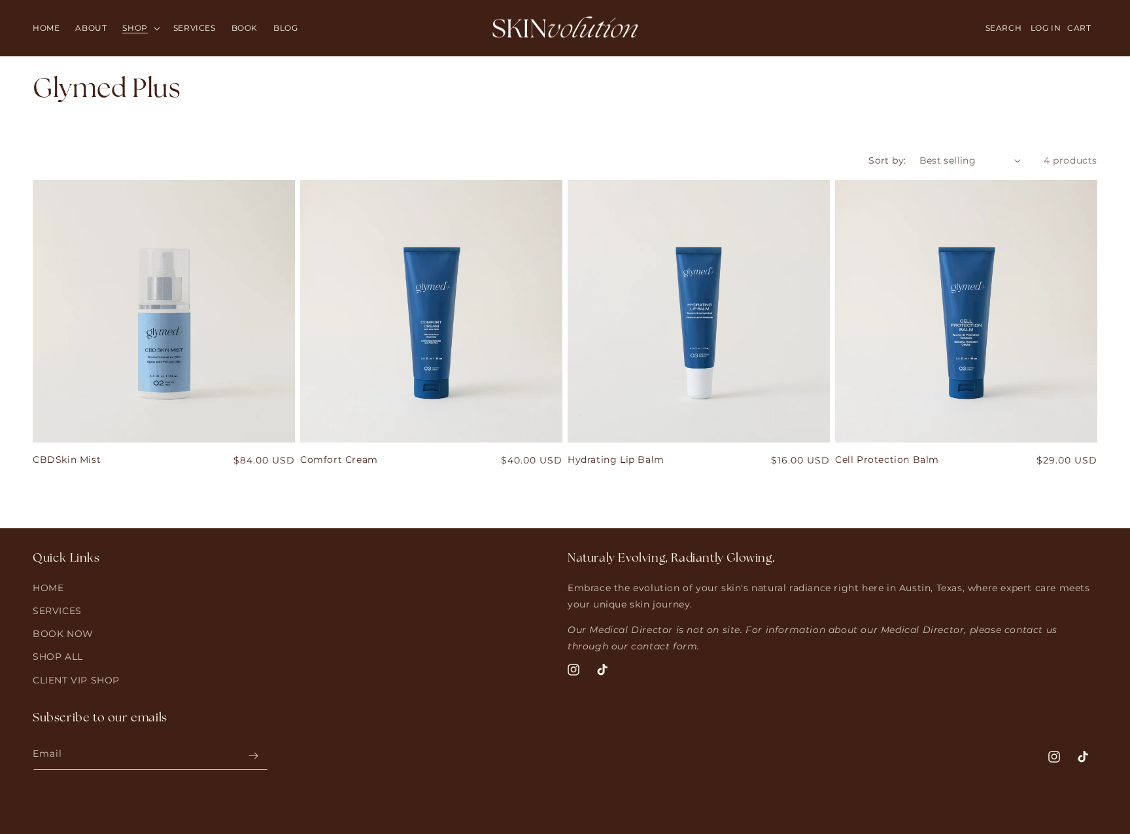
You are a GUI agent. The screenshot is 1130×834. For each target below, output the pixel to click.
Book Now (63, 634)
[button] (139, 28)
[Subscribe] (253, 755)
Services (57, 611)
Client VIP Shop (76, 680)
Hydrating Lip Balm (616, 459)
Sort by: (887, 160)
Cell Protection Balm (887, 459)
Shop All (58, 657)
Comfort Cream (339, 459)
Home (48, 588)
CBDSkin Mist (67, 459)
